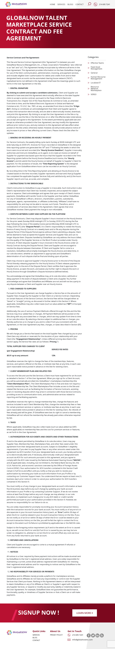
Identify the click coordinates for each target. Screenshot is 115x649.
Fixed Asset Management (96, 68)
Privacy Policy (56, 635)
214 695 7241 (104, 4)
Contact (79, 4)
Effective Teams (97, 63)
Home (52, 4)
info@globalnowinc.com (82, 639)
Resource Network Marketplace (96, 89)
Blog (35, 637)
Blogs (70, 4)
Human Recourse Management (98, 78)
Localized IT (96, 82)
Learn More (84, 613)
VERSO (93, 94)
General (94, 73)
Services (61, 4)
